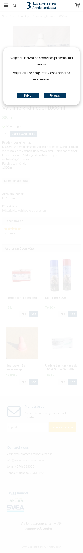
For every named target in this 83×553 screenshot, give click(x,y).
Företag (54, 95)
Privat (28, 95)
